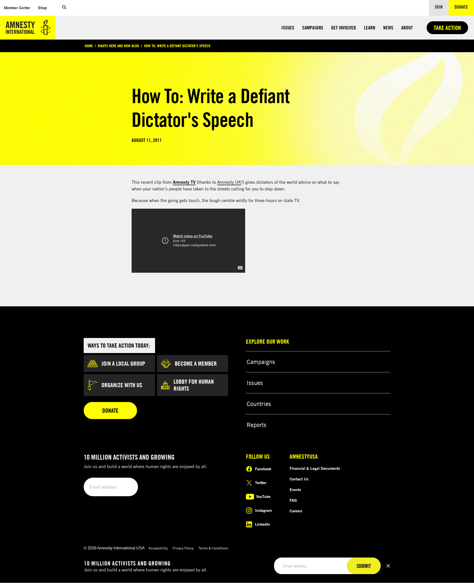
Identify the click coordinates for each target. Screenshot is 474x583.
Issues (287, 27)
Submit (126, 487)
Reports (256, 424)
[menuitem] (17, 7)
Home (89, 45)
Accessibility (158, 548)
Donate (464, 6)
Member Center (19, 7)
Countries (259, 403)
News (388, 27)
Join (439, 7)
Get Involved (343, 27)
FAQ (293, 500)
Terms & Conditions (213, 548)
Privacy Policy (183, 548)
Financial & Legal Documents (315, 468)
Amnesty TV (184, 182)
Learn (369, 27)
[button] (64, 7)
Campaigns (312, 27)
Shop (44, 7)
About (407, 27)
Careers (296, 510)
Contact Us (299, 478)
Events (295, 489)
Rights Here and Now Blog (118, 45)
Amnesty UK (229, 182)
